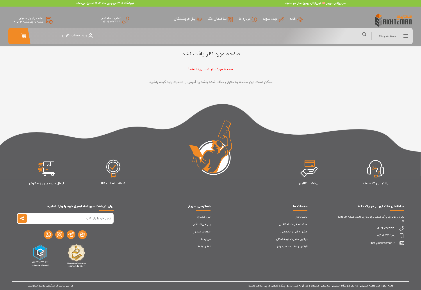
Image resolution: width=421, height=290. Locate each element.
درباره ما (205, 239)
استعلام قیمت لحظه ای (293, 224)
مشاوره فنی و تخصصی (293, 232)
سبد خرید (23, 35)
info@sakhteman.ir (382, 243)
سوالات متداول (201, 232)
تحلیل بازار (301, 217)
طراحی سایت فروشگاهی (59, 286)
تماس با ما (204, 247)
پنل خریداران (203, 217)
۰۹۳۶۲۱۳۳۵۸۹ (385, 236)
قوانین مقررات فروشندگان (291, 239)
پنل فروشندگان (201, 224)
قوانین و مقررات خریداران (292, 247)
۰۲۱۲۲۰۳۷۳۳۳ (112, 22)
